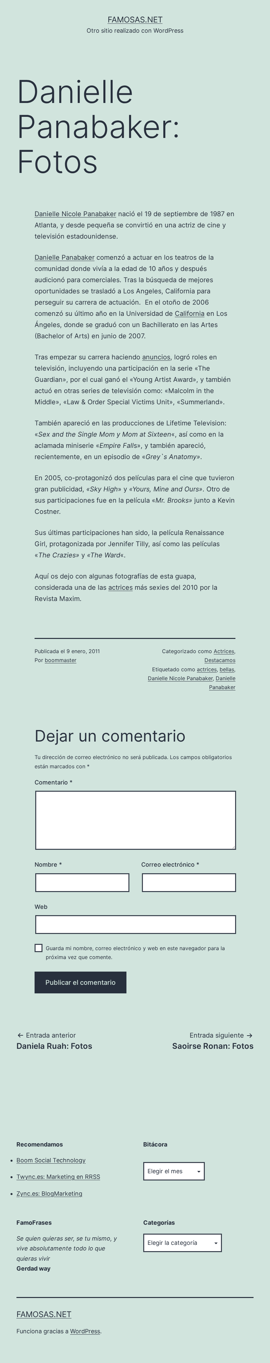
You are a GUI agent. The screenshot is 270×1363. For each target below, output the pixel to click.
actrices (120, 587)
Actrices (224, 651)
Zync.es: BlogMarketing (49, 1193)
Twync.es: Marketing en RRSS (58, 1176)
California (189, 313)
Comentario (53, 782)
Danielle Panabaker (64, 257)
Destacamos (219, 660)
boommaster (60, 660)
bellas (227, 669)
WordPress (85, 1331)
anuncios (156, 357)
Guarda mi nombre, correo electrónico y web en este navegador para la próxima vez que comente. (135, 952)
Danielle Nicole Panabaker (75, 214)
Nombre (48, 864)
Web (41, 906)
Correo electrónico (170, 864)
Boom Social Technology (51, 1160)
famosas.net (135, 19)
